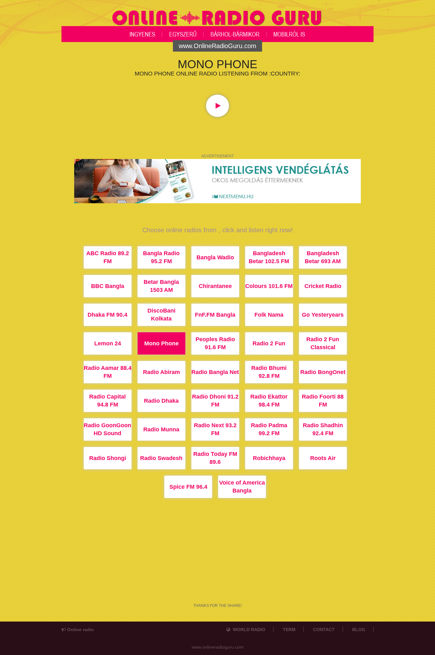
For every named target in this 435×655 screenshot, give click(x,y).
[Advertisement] (217, 569)
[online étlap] (217, 180)
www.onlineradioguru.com (218, 647)
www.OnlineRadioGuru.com (217, 45)
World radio (247, 629)
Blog (358, 629)
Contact (324, 629)
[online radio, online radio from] (217, 17)
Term (289, 629)
